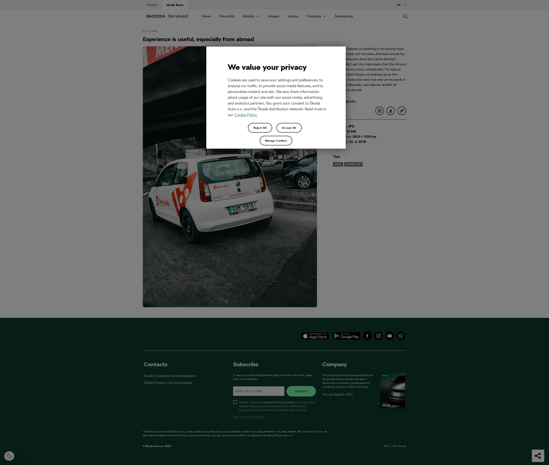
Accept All (289, 127)
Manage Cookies (276, 140)
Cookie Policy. (245, 114)
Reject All (260, 127)
